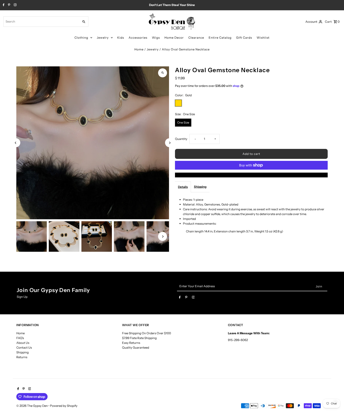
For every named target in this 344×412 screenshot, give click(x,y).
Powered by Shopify (63, 406)
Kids (120, 37)
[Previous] (15, 142)
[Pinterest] (8, 5)
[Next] (169, 142)
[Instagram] (15, 5)
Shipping (200, 187)
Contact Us (24, 347)
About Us (22, 343)
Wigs (156, 37)
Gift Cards (244, 37)
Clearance (196, 37)
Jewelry (103, 37)
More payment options (251, 175)
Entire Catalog (220, 37)
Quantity (181, 139)
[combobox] (41, 22)
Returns (21, 357)
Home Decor (174, 37)
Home (139, 49)
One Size (183, 122)
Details (183, 187)
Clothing (81, 37)
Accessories (138, 37)
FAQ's (20, 338)
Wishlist (263, 37)
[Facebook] (3, 5)
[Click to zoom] (162, 72)
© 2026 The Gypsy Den (32, 406)
